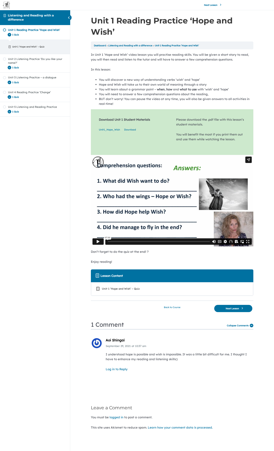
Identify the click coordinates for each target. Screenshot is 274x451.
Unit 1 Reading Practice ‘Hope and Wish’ (177, 45)
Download (130, 129)
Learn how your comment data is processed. (180, 427)
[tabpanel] (172, 158)
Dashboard (100, 45)
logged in (116, 417)
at (126, 346)
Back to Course (172, 307)
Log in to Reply (117, 369)
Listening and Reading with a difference (130, 45)
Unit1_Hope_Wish (109, 129)
